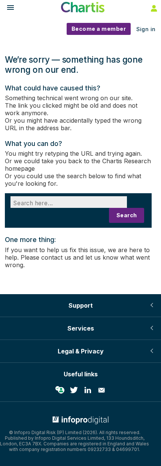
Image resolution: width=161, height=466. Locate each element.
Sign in (146, 29)
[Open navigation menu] (7, 8)
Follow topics (59, 390)
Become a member (99, 29)
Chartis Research (126, 161)
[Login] (153, 8)
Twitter (73, 390)
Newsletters (101, 390)
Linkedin (87, 390)
